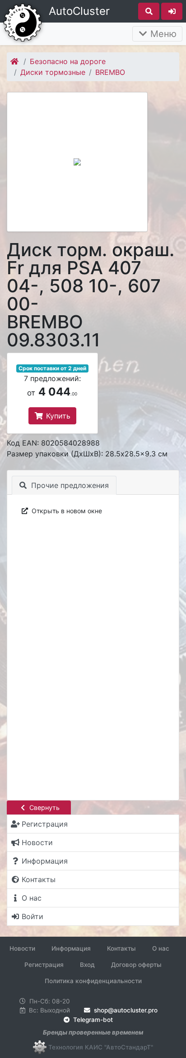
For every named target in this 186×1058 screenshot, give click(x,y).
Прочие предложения (69, 485)
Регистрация (44, 964)
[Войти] (171, 11)
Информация (71, 948)
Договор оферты (136, 964)
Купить (57, 415)
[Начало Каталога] (15, 61)
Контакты (121, 948)
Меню (162, 33)
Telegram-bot (92, 1019)
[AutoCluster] (23, 21)
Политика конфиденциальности (93, 980)
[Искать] (148, 11)
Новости (22, 948)
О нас (160, 948)
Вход (87, 964)
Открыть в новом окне (66, 511)
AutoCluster (79, 11)
